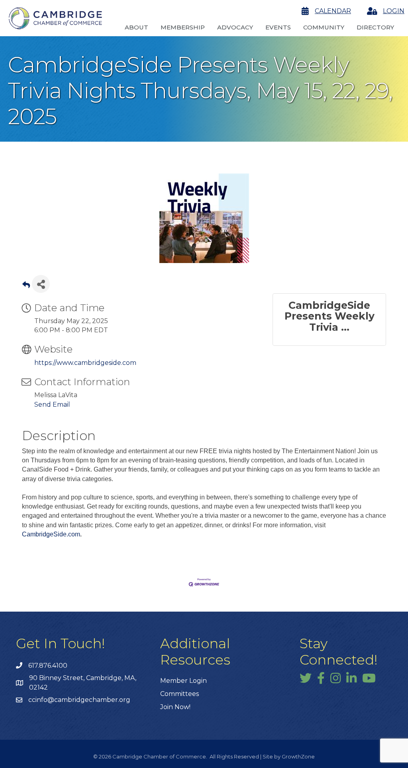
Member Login (183, 680)
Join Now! (175, 707)
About (136, 27)
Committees (179, 694)
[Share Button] (41, 284)
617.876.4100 (47, 665)
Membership (183, 27)
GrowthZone (298, 756)
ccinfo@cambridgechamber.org (79, 700)
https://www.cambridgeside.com (85, 362)
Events (278, 27)
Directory (375, 27)
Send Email (52, 404)
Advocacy (235, 27)
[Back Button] (26, 286)
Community (323, 27)
